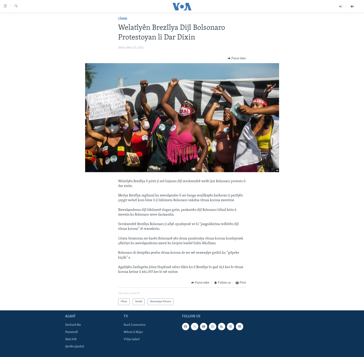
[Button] (237, 58)
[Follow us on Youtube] (203, 326)
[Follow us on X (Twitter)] (194, 326)
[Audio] (341, 6)
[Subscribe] (239, 326)
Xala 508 (71, 339)
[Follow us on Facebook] (185, 326)
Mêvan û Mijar (133, 332)
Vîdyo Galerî (132, 339)
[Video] (352, 6)
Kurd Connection (135, 324)
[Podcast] (230, 326)
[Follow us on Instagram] (212, 326)
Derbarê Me (73, 324)
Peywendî (71, 332)
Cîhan (122, 19)
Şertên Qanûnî (74, 346)
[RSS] (221, 326)
